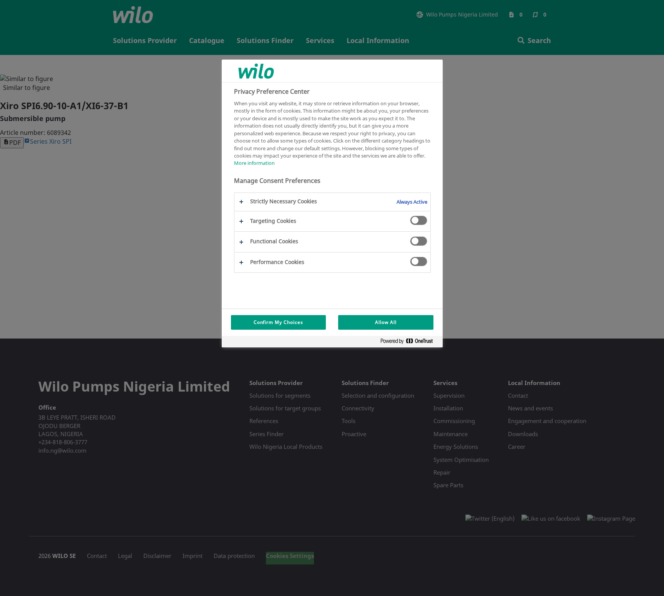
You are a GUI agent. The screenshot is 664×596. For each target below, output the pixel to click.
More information (254, 163)
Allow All (386, 322)
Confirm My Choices (278, 322)
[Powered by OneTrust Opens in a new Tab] (409, 342)
